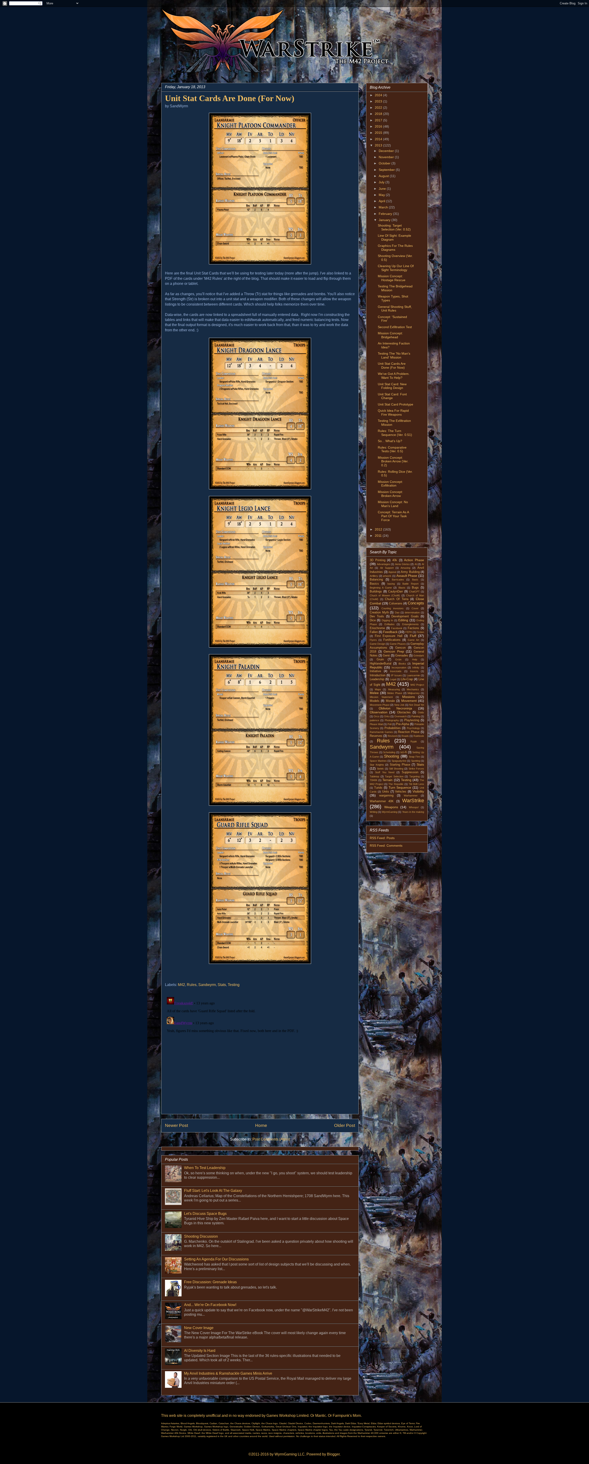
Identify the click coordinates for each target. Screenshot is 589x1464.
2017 (379, 120)
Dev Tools (377, 616)
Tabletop (374, 776)
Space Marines (378, 760)
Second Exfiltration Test (395, 327)
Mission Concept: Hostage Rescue (391, 278)
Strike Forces (416, 768)
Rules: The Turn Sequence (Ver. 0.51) (395, 433)
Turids (378, 787)
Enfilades (389, 624)
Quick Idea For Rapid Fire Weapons (393, 412)
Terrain (387, 780)
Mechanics (413, 689)
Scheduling (389, 752)
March (384, 207)
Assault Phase (406, 575)
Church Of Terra (396, 599)
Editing (403, 620)
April (382, 201)
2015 (379, 132)
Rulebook (418, 736)
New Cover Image (199, 1328)
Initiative (375, 671)
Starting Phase (400, 764)
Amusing (405, 567)
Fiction (420, 632)
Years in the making (413, 812)
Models (374, 701)
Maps (378, 689)
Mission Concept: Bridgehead (390, 335)
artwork (387, 576)
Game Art (413, 640)
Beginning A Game (381, 587)
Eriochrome (377, 628)
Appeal (392, 572)
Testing (234, 985)
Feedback (390, 632)
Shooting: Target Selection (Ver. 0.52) (394, 227)
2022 (379, 107)
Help (414, 659)
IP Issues (396, 675)
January (385, 220)
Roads (405, 736)
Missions (408, 697)
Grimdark (418, 655)
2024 (379, 95)
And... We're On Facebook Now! (210, 1305)
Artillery (374, 576)
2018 (379, 114)
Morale (390, 701)
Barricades (398, 579)
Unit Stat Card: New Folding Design (392, 386)
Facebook (396, 628)
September (387, 170)
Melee (374, 693)
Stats (222, 985)
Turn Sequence (400, 787)
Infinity (415, 667)
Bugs (415, 587)
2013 (379, 145)
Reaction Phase (408, 732)
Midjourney (413, 693)
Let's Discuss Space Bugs (205, 1214)
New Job (399, 704)
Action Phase (414, 560)
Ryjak (413, 741)
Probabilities (392, 728)
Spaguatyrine (399, 760)
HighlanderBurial (380, 663)
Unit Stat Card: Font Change (392, 396)
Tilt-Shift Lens (416, 784)
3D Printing (377, 560)
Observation (378, 712)
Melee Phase (394, 693)
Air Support (387, 567)
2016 (379, 126)
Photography (392, 720)
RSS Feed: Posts (382, 838)
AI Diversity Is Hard (199, 1351)
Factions (413, 628)
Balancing (376, 579)
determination (412, 612)
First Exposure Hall (388, 636)
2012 (379, 529)
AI (416, 564)
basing (391, 583)
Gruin (380, 659)
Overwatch (400, 716)
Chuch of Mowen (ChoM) (385, 595)
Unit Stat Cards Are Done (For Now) (392, 365)
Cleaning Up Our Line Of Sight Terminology (396, 268)
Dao (397, 612)
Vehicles (400, 791)
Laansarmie (413, 675)
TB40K (373, 780)
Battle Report (410, 583)
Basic (415, 579)
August (384, 176)
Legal (393, 679)
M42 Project (417, 684)
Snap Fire (414, 756)
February (386, 214)
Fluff (413, 636)
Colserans (395, 603)
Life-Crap (407, 679)
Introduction (377, 675)
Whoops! (414, 807)
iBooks (402, 663)
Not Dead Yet (416, 704)
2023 (379, 101)
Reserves (376, 736)
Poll (389, 724)
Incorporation (399, 667)
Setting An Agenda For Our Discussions (216, 1259)
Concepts (416, 603)
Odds (421, 712)
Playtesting (411, 720)
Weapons (391, 807)
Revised (392, 736)
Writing (373, 812)
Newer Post (176, 1125)
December (387, 151)
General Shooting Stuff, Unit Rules (395, 308)
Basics (374, 583)
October (385, 163)
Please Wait (376, 724)
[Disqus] (260, 1052)
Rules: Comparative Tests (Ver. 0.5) (392, 449)
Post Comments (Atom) (271, 1139)
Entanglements (410, 624)
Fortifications (392, 640)
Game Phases (398, 643)
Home (261, 1125)
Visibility (418, 791)
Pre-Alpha (402, 724)
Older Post (344, 1125)
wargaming (386, 795)
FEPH (408, 632)
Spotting (415, 760)
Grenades (401, 655)
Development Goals (405, 616)
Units (385, 791)
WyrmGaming (389, 812)
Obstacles (404, 712)
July (382, 182)
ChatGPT (414, 591)
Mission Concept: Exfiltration (390, 483)
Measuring (394, 689)
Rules (191, 985)
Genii (386, 655)
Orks (387, 716)
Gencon (400, 647)
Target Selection (394, 776)
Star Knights (377, 764)
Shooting (391, 756)
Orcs (376, 716)
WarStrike (413, 800)
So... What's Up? (390, 441)
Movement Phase (380, 704)
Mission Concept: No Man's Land (393, 504)
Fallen (374, 632)
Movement (409, 701)
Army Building (410, 572)
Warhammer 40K (382, 801)
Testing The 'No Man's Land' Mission (394, 355)
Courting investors (392, 608)
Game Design (377, 643)
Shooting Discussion (201, 1236)
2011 (379, 535)
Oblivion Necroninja (395, 708)
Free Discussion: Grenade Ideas (210, 1282)
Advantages (383, 564)
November (387, 157)
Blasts (401, 587)
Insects (414, 671)
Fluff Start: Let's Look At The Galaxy (213, 1191)
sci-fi (403, 752)
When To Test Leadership (204, 1168)
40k (394, 560)
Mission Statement (381, 697)
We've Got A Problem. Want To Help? (394, 375)
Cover (415, 608)
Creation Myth (379, 612)
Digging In (387, 620)
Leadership (377, 679)
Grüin (398, 659)
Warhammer (411, 795)
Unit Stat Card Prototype (395, 404)
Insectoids (395, 671)
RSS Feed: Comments (386, 845)
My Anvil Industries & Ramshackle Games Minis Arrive (228, 1373)
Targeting (414, 776)
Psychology (413, 728)
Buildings (376, 591)
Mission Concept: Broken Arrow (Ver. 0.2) (393, 461)
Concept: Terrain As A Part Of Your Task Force (393, 516)
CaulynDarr (395, 591)
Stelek (380, 768)
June (383, 188)
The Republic (395, 784)
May (382, 195)
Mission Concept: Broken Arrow (390, 494)
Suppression (410, 772)
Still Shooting (396, 768)
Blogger (333, 1454)
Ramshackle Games (381, 732)
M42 (181, 985)
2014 (379, 139)
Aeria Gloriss (402, 564)
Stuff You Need (384, 772)
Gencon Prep (394, 651)
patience (374, 720)
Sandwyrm (207, 985)
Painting (415, 716)
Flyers (373, 640)
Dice (373, 620)
